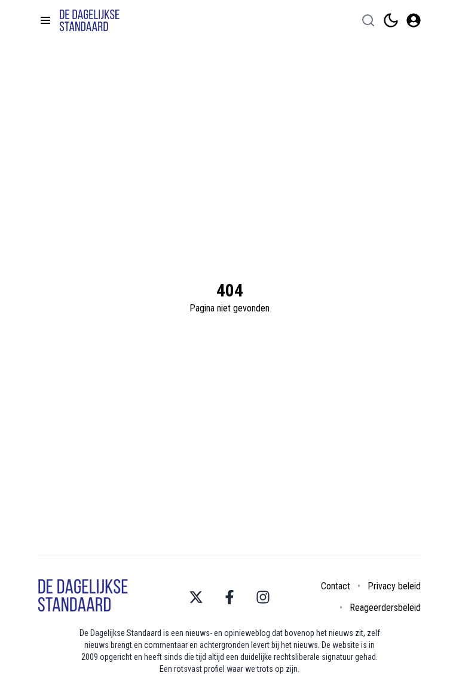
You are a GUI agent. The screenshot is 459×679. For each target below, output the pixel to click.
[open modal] (413, 20)
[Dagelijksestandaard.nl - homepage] (90, 20)
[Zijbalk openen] (45, 20)
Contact (335, 586)
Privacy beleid (394, 586)
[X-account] (196, 597)
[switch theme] (390, 20)
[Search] (368, 20)
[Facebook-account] (229, 597)
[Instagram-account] (263, 597)
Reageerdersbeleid (385, 607)
